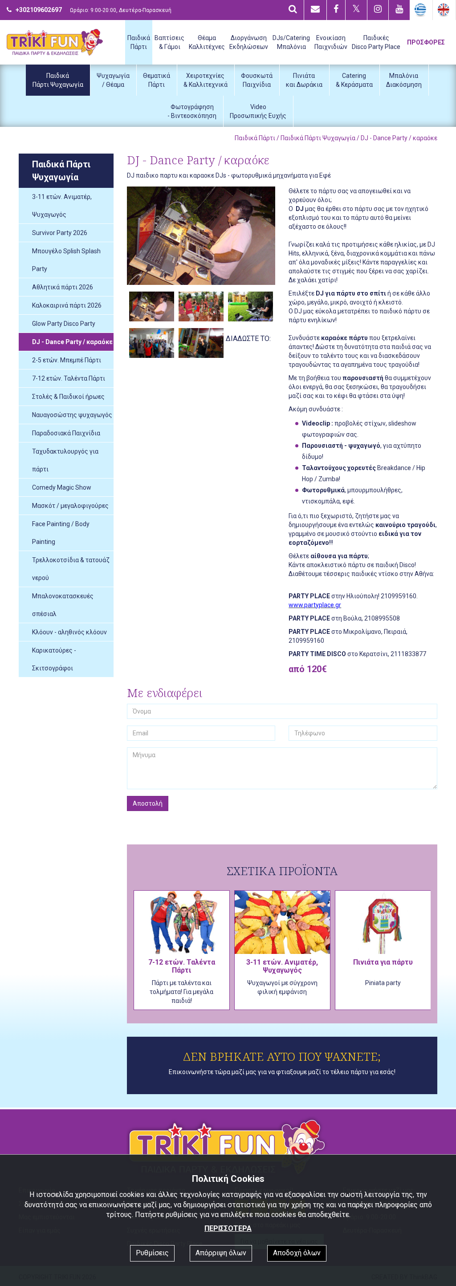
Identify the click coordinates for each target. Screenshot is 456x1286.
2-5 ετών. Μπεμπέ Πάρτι (66, 360)
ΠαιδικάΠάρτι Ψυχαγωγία (58, 80)
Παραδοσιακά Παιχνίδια (66, 433)
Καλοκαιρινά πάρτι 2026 (67, 305)
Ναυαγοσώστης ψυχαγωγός (72, 414)
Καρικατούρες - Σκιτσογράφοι (54, 659)
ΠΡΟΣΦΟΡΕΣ (426, 42)
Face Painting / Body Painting (61, 532)
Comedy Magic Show (61, 487)
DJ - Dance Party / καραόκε (72, 341)
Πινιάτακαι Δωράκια (304, 80)
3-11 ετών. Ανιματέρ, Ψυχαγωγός (62, 205)
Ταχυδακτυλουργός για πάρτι (65, 460)
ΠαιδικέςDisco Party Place (376, 42)
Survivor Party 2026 (59, 232)
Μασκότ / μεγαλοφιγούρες (70, 505)
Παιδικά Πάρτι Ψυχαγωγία (318, 138)
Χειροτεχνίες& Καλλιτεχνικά (205, 80)
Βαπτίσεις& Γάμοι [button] (169, 42)
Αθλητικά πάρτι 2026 (62, 287)
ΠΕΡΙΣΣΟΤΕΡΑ (228, 1228)
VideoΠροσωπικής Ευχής (258, 111)
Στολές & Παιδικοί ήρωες (68, 396)
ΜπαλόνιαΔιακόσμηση (404, 80)
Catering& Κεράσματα (354, 80)
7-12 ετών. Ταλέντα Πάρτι (68, 378)
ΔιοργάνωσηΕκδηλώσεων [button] (248, 42)
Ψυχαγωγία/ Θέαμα (113, 80)
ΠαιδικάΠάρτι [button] (138, 42)
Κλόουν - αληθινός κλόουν (69, 632)
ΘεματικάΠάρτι (156, 80)
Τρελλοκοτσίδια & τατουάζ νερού (71, 568)
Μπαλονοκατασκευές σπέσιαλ (63, 604)
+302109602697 (39, 9)
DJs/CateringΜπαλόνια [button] (291, 42)
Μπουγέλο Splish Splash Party (66, 259)
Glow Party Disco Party (63, 323)
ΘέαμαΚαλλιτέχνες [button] (207, 42)
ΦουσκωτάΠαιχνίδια (257, 80)
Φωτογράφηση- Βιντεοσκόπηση (191, 111)
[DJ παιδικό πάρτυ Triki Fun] (201, 236)
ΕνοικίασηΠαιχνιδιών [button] (330, 42)
